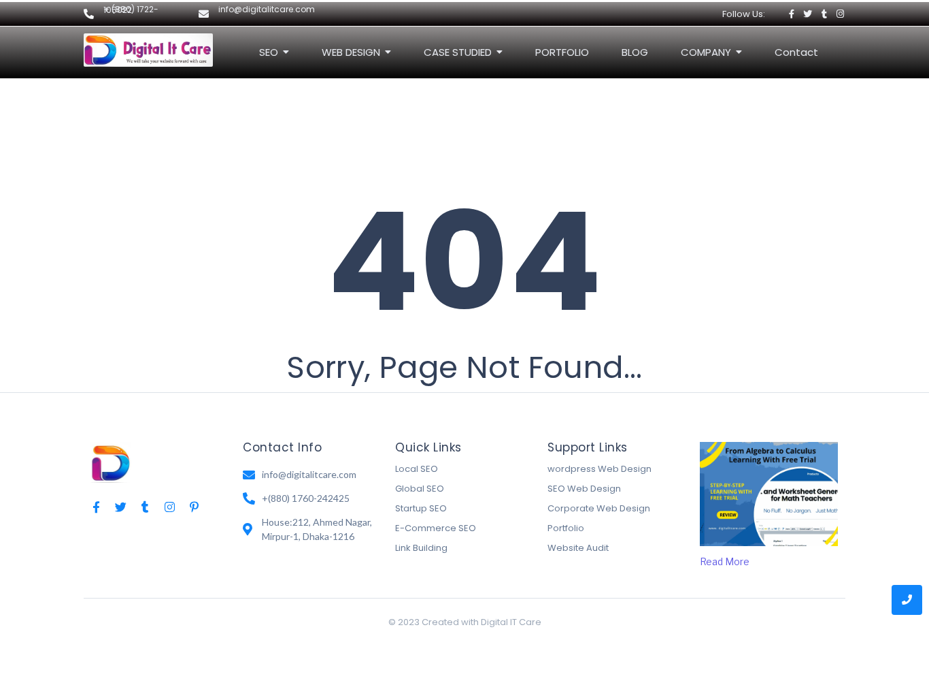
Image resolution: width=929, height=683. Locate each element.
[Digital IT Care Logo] (110, 462)
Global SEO (419, 488)
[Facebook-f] (791, 14)
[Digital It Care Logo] (148, 50)
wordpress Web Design (599, 468)
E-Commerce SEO (435, 528)
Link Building (421, 547)
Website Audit (578, 547)
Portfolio (565, 528)
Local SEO (416, 468)
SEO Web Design (584, 488)
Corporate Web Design (598, 508)
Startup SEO (421, 508)
